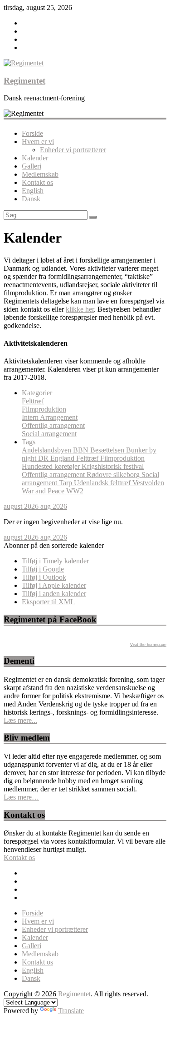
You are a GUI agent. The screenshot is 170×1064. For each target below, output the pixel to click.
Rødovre (100, 474)
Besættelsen (108, 450)
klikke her (80, 309)
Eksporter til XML (48, 602)
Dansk (31, 199)
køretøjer (68, 466)
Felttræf (33, 401)
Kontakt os (37, 182)
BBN (81, 450)
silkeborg (127, 474)
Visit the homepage (148, 644)
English (33, 190)
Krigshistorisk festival (113, 466)
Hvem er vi (38, 141)
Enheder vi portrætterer (73, 150)
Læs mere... (20, 720)
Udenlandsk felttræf (103, 483)
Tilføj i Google (43, 569)
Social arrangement (49, 434)
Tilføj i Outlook (44, 577)
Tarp (66, 483)
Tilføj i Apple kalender (54, 585)
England (63, 458)
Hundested (38, 466)
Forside (32, 133)
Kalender (35, 158)
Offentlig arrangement (53, 425)
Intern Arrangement (50, 417)
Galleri (31, 166)
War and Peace (44, 491)
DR (44, 458)
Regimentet (24, 80)
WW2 (74, 491)
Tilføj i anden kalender (54, 593)
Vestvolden (148, 483)
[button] (54, 545)
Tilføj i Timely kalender (55, 561)
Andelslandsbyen (47, 450)
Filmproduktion (44, 409)
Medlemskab (40, 174)
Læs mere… (21, 797)
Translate (71, 1010)
